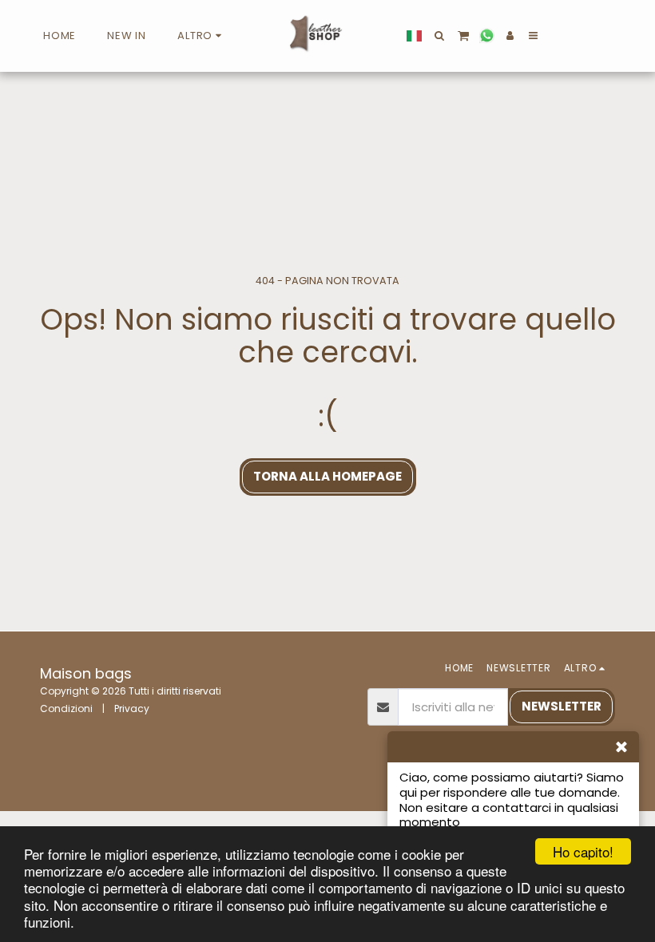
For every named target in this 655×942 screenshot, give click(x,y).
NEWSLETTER (561, 706)
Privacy (131, 708)
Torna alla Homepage (327, 476)
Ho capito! (583, 851)
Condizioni (66, 708)
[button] (440, 35)
